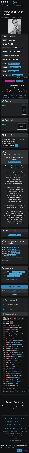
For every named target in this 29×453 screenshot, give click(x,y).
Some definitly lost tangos (10, 436)
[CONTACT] (25, 428)
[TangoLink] (14, 334)
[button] (7, 5)
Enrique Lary (10, 59)
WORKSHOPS (7, 428)
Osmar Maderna (19, 433)
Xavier (9, 327)
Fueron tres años (17, 362)
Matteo (9, 354)
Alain (9, 383)
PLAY (10, 418)
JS (4, 322)
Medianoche (16, 348)
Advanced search (11, 300)
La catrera (15, 336)
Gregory (9, 356)
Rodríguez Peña (17, 364)
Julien (9, 342)
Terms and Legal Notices (14, 440)
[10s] (14, 88)
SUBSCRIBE (15, 287)
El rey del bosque (17, 327)
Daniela (9, 344)
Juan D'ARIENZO (13, 48)
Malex (8, 373)
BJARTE (9, 369)
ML (11, 318)
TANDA (17, 422)
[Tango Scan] (16, 331)
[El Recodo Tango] (6, 418)
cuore (21, 191)
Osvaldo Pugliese (23, 431)
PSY (15, 425)
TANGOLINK (8, 422)
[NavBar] (27, 1)
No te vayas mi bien (20, 97)
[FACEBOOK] (14, 428)
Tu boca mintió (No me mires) (17, 95)
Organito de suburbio (20, 334)
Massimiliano (11, 331)
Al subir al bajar (16, 342)
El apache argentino (18, 346)
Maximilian (10, 334)
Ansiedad (16, 367)
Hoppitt (9, 364)
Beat (8, 352)
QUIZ (22, 422)
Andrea (9, 379)
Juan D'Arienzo (21, 436)
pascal (8, 358)
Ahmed (9, 362)
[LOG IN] (2, 5)
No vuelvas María (17, 375)
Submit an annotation (15, 161)
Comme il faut (15, 329)
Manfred (9, 348)
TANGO (8, 44)
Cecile (8, 336)
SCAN (22, 418)
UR (22, 318)
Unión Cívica (15, 325)
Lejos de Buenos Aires (19, 338)
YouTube (20, 81)
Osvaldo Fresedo (10, 433)
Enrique (9, 371)
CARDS (21, 425)
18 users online (10, 314)
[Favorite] (2, 11)
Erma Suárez (11, 56)
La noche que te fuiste (17, 352)
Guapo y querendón (8, 97)
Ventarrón (15, 350)
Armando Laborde (12, 52)
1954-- (9, 36)
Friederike (9, 338)
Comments (9, 309)
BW (19, 318)
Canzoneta (9, 40)
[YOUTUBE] (22, 428)
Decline (25, 450)
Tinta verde (15, 358)
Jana (9, 325)
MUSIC (16, 418)
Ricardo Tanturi (13, 431)
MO (8, 322)
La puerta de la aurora (18, 356)
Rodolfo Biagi (5, 431)
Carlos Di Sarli (14, 438)
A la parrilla (20, 331)
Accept (19, 450)
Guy (9, 329)
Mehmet (9, 360)
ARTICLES (9, 425)
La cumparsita (16, 377)
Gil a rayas (15, 379)
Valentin (9, 375)
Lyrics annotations (11, 305)
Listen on (10, 81)
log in (25, 406)
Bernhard (9, 367)
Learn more (10, 447)
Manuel (9, 350)
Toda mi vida (16, 369)
